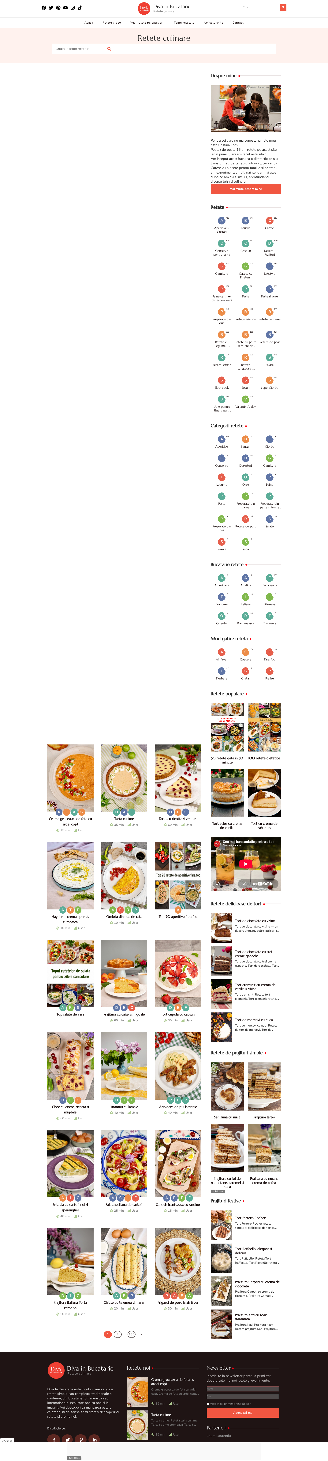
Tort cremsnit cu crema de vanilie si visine (255, 987)
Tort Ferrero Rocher (250, 1218)
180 (131, 1334)
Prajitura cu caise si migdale (124, 1014)
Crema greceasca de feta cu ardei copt (172, 1381)
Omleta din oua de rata (124, 916)
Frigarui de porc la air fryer (178, 1302)
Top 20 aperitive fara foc (178, 916)
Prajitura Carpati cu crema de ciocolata (257, 1284)
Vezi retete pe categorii (147, 23)
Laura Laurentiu (219, 1435)
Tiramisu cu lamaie (124, 1107)
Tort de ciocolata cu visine (255, 921)
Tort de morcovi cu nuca (254, 1020)
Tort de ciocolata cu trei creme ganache (253, 954)
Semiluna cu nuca (227, 1117)
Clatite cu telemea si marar (124, 1302)
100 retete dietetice (264, 758)
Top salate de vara (70, 1014)
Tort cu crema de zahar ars (264, 825)
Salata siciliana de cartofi (124, 1204)
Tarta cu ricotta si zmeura (178, 819)
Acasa (88, 23)
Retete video (111, 23)
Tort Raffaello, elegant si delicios (253, 1251)
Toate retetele (184, 23)
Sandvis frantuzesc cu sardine (178, 1204)
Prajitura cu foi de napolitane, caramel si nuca (227, 1182)
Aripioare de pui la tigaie (178, 1107)
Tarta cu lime (124, 819)
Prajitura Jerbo (264, 1117)
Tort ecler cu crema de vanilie (227, 825)
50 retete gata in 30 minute (227, 760)
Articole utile (213, 23)
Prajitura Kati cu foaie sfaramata (251, 1317)
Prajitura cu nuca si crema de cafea (264, 1180)
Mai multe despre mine (246, 189)
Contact (238, 23)
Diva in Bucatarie (172, 6)
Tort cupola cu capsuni (178, 1014)
